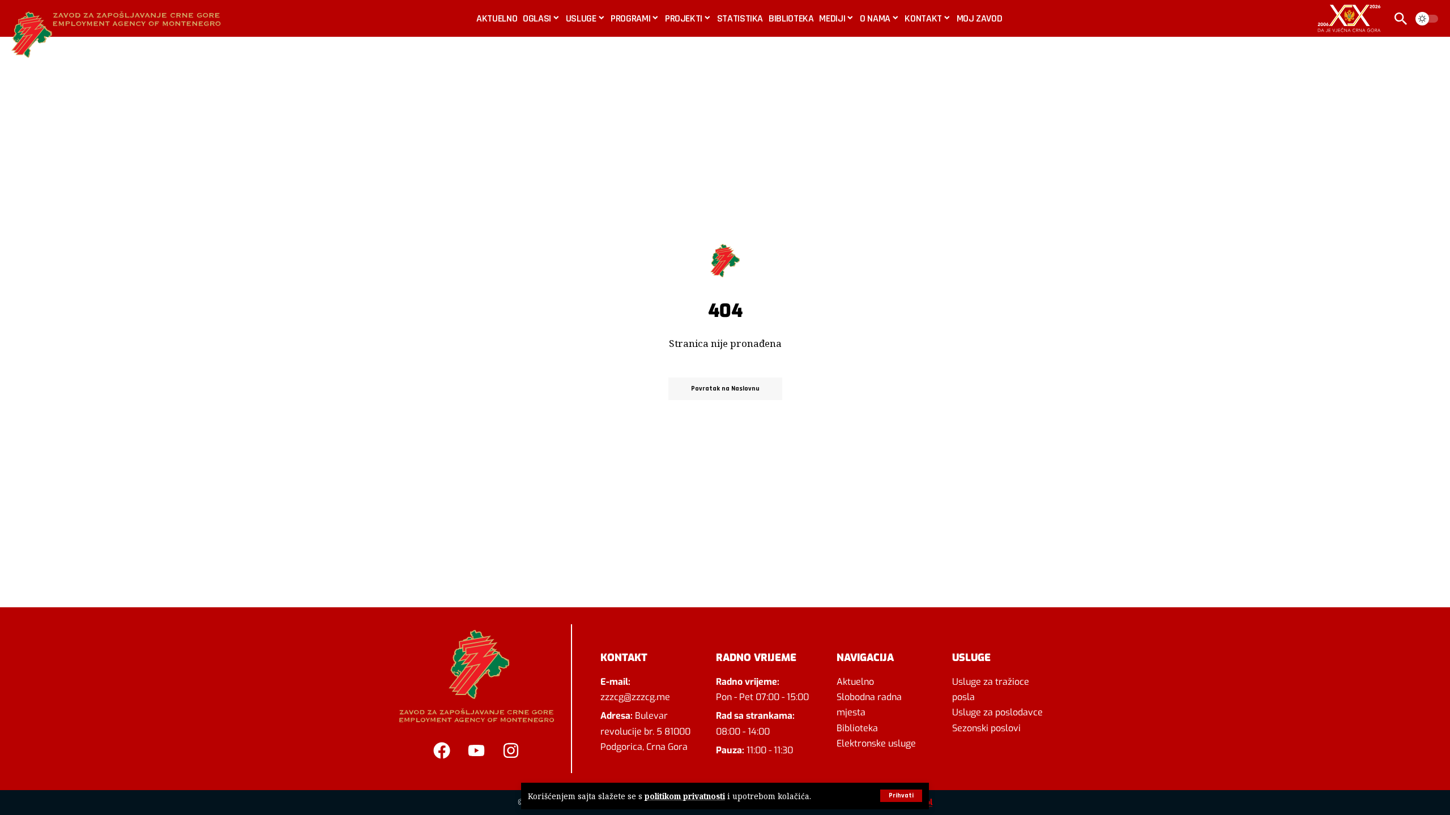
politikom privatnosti (685, 796)
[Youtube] (476, 750)
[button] (901, 796)
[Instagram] (511, 750)
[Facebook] (442, 750)
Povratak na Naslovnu (725, 388)
